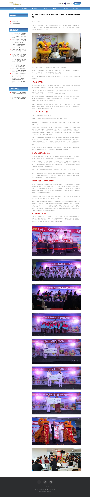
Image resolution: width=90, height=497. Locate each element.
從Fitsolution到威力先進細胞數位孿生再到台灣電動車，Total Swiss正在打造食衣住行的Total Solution (19, 46)
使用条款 (45, 491)
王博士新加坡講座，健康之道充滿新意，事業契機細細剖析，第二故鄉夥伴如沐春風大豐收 (19, 75)
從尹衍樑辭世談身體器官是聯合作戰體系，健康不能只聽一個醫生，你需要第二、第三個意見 (19, 60)
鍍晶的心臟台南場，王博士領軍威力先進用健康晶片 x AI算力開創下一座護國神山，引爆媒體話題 (19, 55)
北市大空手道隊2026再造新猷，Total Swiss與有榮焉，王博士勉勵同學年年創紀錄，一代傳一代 (19, 70)
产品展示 (35, 8)
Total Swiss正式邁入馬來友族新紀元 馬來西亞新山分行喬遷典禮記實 (19, 93)
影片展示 (66, 8)
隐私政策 (41, 491)
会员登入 (78, 3)
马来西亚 (69, 3)
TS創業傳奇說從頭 (16, 23)
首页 (15, 8)
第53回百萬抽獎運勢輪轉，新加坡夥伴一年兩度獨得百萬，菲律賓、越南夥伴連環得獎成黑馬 (18, 65)
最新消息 (45, 8)
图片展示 (55, 8)
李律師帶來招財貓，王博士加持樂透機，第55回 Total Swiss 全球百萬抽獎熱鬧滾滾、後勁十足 (19, 41)
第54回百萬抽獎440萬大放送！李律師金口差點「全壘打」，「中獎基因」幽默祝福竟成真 (19, 50)
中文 (61, 3)
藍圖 (13, 19)
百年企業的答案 (15, 21)
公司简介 (25, 8)
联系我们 (76, 8)
